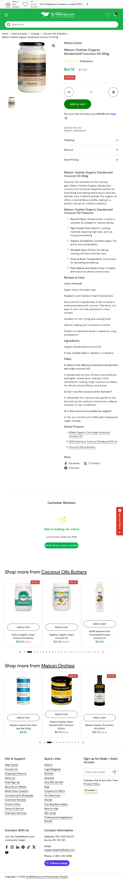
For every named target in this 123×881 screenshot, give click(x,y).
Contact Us (11, 769)
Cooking (35, 33)
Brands (48, 799)
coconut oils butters (64, 572)
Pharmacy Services (16, 813)
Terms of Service (14, 808)
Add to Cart (23, 627)
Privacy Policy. (92, 783)
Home (5, 33)
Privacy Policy (12, 804)
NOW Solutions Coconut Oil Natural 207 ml (93, 441)
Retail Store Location (17, 791)
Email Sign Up (12, 782)
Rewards (49, 778)
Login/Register (52, 769)
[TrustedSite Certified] (91, 791)
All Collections (52, 795)
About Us (10, 778)
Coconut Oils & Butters (54, 33)
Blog (46, 786)
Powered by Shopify (57, 876)
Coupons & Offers (54, 791)
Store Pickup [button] (71, 159)
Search (48, 764)
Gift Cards (50, 813)
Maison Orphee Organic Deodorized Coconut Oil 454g (30, 37)
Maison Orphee (58, 666)
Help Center (11, 764)
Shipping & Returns (16, 773)
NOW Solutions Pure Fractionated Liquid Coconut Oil (99, 634)
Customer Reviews (15, 799)
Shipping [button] (69, 140)
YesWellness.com (35, 876)
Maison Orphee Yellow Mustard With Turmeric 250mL (61, 725)
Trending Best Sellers (56, 804)
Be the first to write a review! (61, 545)
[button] (115, 15)
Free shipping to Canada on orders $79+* (61, 4)
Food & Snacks (19, 33)
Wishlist (48, 773)
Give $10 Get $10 (53, 782)
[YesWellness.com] (57, 15)
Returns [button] (68, 149)
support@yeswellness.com (59, 849)
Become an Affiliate (16, 786)
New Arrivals (51, 808)
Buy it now (106, 104)
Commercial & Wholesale (19, 795)
